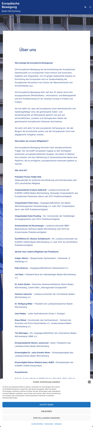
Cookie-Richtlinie (37, 424)
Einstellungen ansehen (46, 418)
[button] (89, 382)
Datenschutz (48, 424)
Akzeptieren (46, 405)
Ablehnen (46, 411)
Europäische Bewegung (10, 5)
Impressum (58, 424)
